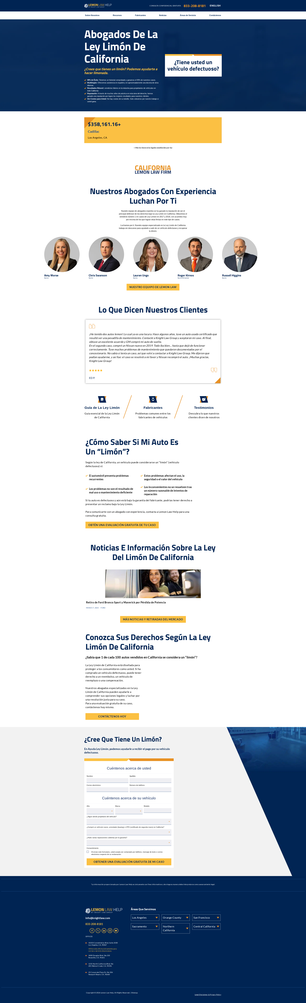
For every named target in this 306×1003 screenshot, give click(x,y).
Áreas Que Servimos (143, 909)
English (215, 5)
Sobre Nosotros (92, 15)
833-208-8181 (94, 924)
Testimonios (204, 408)
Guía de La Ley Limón (102, 408)
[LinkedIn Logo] (104, 930)
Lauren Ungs (141, 275)
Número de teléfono (137, 785)
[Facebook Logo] (92, 930)
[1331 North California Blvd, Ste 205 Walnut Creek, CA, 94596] (86, 963)
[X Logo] (98, 930)
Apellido (133, 776)
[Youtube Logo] (116, 930)
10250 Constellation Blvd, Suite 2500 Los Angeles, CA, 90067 (103, 944)
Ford (103, 608)
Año (88, 806)
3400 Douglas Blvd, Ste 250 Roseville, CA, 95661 (99, 956)
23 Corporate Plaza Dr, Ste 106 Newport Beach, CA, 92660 (100, 973)
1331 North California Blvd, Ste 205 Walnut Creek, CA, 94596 (100, 965)
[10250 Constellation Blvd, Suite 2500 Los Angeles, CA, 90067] (86, 942)
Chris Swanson (98, 275)
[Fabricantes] (153, 399)
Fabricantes (140, 15)
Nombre (90, 776)
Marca (117, 806)
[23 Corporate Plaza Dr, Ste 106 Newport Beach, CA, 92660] (86, 971)
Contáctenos (215, 15)
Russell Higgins (231, 275)
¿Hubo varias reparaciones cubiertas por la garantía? (107, 838)
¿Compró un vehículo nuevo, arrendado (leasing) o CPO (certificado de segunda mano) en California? (125, 827)
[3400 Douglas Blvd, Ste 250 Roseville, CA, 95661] (86, 955)
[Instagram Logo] (110, 930)
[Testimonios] (204, 399)
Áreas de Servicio (188, 15)
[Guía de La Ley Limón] (102, 399)
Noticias (163, 15)
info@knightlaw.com (97, 918)
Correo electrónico (94, 785)
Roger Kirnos (186, 275)
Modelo (146, 806)
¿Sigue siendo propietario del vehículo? (102, 817)
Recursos (117, 15)
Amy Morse (51, 275)
